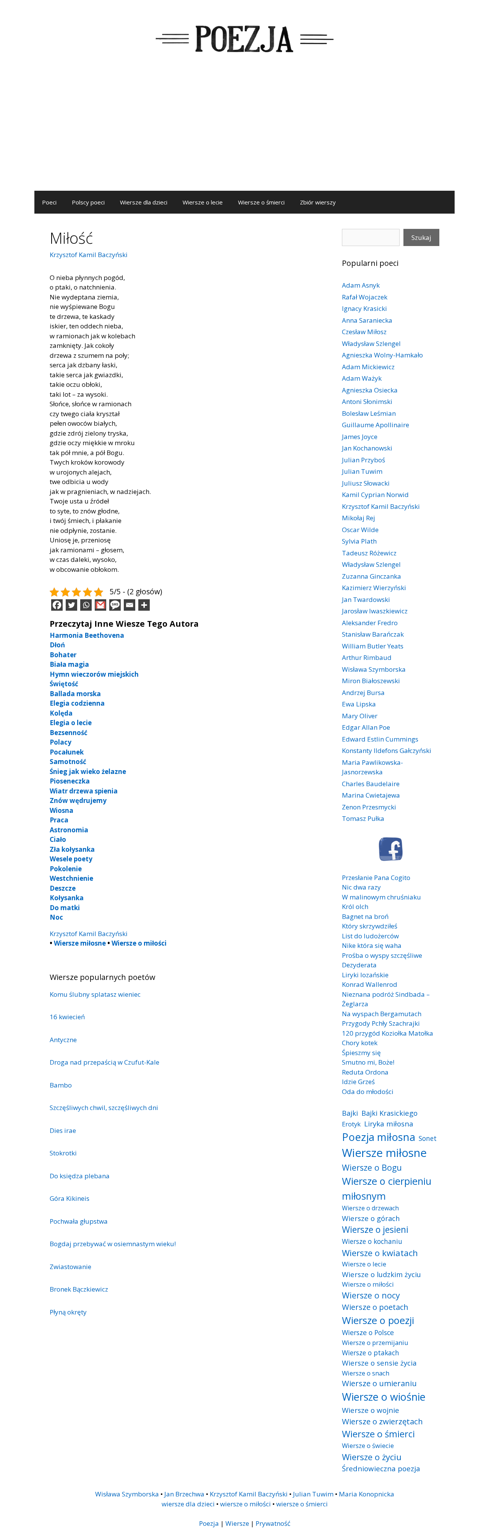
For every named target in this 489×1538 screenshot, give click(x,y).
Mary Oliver (359, 715)
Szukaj (421, 237)
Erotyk (351, 1124)
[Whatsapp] (85, 604)
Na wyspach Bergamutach (381, 1013)
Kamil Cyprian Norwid (375, 494)
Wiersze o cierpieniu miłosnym (386, 1188)
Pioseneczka (70, 781)
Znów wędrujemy (78, 800)
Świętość (64, 683)
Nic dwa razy (361, 887)
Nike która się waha (372, 945)
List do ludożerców (370, 935)
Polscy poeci (88, 202)
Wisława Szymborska (374, 669)
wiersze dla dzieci (188, 1503)
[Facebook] (56, 604)
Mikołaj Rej (358, 517)
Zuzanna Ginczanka (371, 576)
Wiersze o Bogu (372, 1167)
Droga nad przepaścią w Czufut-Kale (104, 1062)
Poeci (49, 202)
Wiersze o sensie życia (379, 1362)
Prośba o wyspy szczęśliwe (382, 955)
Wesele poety (71, 858)
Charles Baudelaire (371, 783)
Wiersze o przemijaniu (375, 1342)
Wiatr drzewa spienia (84, 791)
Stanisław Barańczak (373, 634)
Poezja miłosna (378, 1136)
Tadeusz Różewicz (369, 553)
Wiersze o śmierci (261, 202)
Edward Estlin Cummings (380, 739)
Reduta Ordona (365, 1072)
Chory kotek (359, 1042)
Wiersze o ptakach (370, 1352)
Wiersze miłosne (80, 943)
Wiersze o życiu (372, 1456)
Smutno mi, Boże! (368, 1062)
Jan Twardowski (366, 599)
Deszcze (63, 888)
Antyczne (63, 1039)
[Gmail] (100, 604)
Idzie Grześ (358, 1081)
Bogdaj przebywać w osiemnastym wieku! (113, 1243)
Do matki (65, 907)
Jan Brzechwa (184, 1494)
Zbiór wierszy (318, 202)
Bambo (61, 1085)
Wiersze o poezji (378, 1320)
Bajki (350, 1113)
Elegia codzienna (77, 703)
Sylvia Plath (359, 541)
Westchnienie (71, 878)
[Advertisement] (244, 133)
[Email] (129, 604)
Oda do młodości (367, 1091)
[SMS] (114, 604)
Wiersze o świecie (368, 1445)
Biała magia (69, 664)
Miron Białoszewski (371, 680)
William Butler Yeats (372, 646)
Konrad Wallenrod (369, 984)
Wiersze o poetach (375, 1307)
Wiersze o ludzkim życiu (381, 1274)
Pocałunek (67, 752)
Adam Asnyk (361, 285)
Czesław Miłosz (364, 331)
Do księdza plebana (80, 1175)
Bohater (63, 654)
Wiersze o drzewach (370, 1208)
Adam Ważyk (362, 378)
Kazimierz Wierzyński (374, 587)
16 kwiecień (67, 1016)
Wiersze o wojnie (370, 1410)
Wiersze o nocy (371, 1295)
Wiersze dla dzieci (143, 202)
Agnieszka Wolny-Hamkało (382, 355)
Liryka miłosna (388, 1123)
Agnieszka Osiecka (370, 390)
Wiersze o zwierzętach (382, 1421)
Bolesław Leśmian (369, 413)
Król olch (355, 906)
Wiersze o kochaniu (372, 1241)
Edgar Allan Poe (366, 727)
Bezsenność (68, 732)
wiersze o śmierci (302, 1503)
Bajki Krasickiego (389, 1113)
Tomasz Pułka (363, 818)
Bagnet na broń (365, 916)
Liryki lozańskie (365, 974)
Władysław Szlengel (371, 343)
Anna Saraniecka (367, 320)
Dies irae (63, 1130)
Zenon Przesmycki (369, 807)
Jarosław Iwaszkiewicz (375, 611)
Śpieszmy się (361, 1052)
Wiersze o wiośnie (384, 1397)
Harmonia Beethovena (87, 635)
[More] (144, 604)
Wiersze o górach (371, 1218)
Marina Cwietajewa (371, 795)
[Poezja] (244, 37)
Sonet (428, 1138)
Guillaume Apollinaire (375, 424)
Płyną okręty (68, 1312)
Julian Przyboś (363, 459)
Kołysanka (67, 897)
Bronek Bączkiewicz (79, 1289)
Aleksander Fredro (370, 622)
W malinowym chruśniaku (381, 897)
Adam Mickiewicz (368, 366)
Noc (56, 917)
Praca (59, 820)
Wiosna (61, 810)
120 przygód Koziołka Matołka (387, 1033)
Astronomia (69, 829)
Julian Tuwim (362, 471)
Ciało (58, 839)
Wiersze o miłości (139, 943)
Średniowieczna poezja (381, 1468)
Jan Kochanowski (367, 448)
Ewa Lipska (359, 704)
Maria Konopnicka (366, 1494)
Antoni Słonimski (367, 401)
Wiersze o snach (365, 1373)
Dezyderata (359, 964)
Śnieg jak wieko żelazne (88, 771)
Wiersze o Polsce (368, 1332)
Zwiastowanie (70, 1266)
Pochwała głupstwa (79, 1221)
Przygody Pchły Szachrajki (381, 1023)
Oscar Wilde (360, 529)
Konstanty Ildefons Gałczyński (386, 750)
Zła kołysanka (72, 849)
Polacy (60, 742)
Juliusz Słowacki (366, 483)
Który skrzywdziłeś (369, 926)
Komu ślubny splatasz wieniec (95, 994)
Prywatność (273, 1523)
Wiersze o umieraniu (379, 1383)
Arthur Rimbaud (367, 657)
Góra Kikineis (69, 1198)
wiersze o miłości (245, 1503)
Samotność (68, 761)
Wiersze (237, 1523)
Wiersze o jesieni (375, 1230)
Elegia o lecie (71, 722)
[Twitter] (71, 604)
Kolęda (61, 713)
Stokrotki (63, 1153)
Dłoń (57, 644)
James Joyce (359, 436)
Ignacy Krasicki (364, 308)
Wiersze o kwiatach (380, 1252)
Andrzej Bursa (363, 692)
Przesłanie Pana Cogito (376, 877)
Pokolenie (66, 868)
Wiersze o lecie (203, 202)
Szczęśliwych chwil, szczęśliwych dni (104, 1107)
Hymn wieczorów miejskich (94, 674)
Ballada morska (75, 693)
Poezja (209, 1523)
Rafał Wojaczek (364, 297)
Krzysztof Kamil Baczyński (89, 254)
